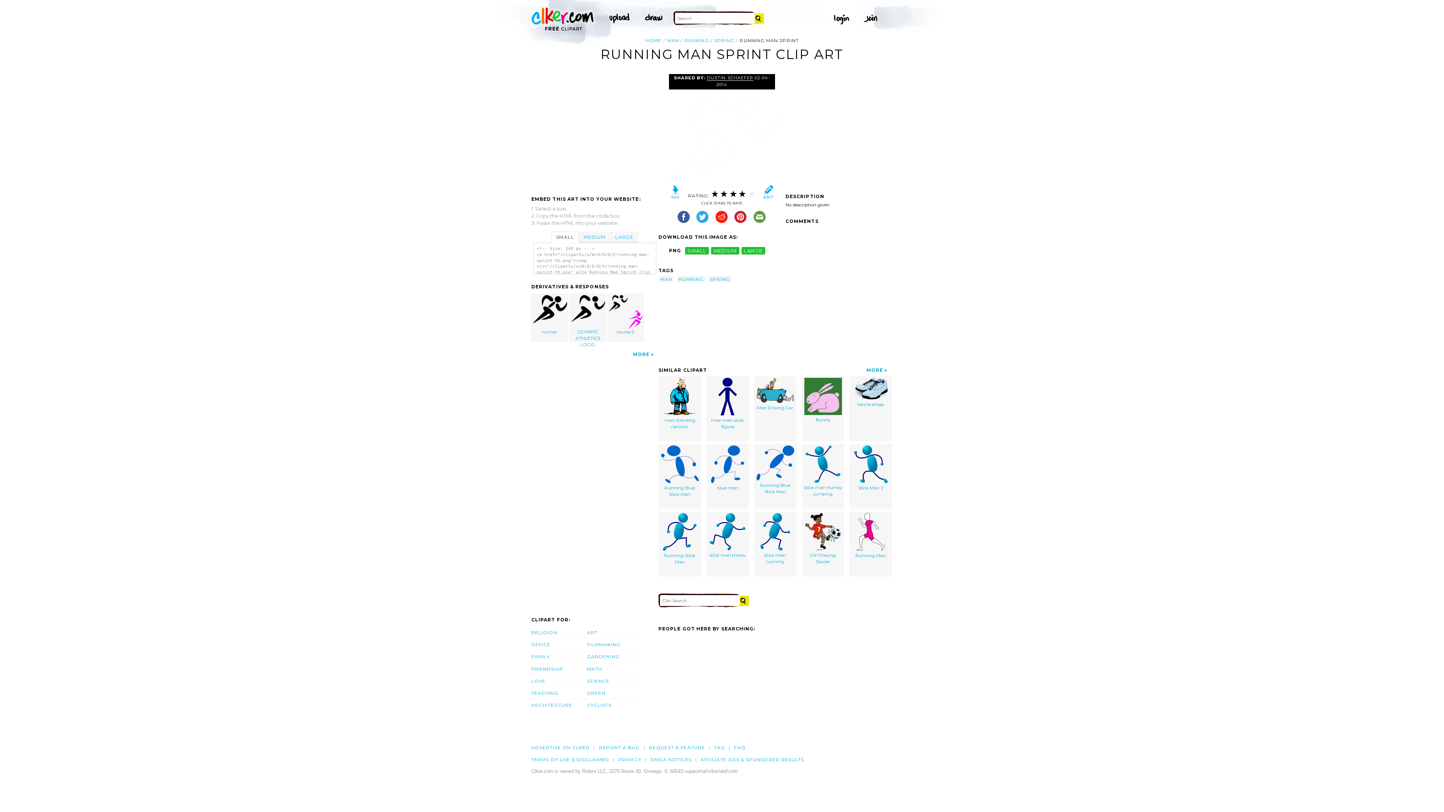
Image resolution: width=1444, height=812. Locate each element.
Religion (544, 632)
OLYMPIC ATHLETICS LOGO (587, 335)
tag (719, 747)
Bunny (823, 420)
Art (592, 632)
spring (724, 40)
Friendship (547, 669)
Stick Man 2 (870, 488)
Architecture (551, 705)
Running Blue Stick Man (679, 491)
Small (564, 237)
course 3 (625, 332)
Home (653, 40)
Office (541, 644)
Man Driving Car (775, 408)
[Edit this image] (768, 193)
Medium (594, 237)
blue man (727, 488)
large (753, 250)
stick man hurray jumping (823, 491)
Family (540, 656)
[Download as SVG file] (675, 193)
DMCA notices (671, 759)
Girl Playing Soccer (823, 558)
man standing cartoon (679, 423)
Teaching (545, 693)
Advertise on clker (560, 747)
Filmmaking (603, 644)
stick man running (775, 558)
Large (624, 237)
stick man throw (728, 555)
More (641, 354)
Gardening (603, 656)
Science (598, 681)
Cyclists (599, 705)
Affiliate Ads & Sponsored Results (752, 759)
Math (594, 669)
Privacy (630, 759)
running (696, 40)
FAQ (739, 747)
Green (596, 693)
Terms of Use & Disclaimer (570, 759)
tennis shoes (871, 404)
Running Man (870, 555)
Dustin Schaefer (730, 77)
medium (725, 250)
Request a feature (677, 747)
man (673, 40)
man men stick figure (727, 423)
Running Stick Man (679, 559)
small (696, 250)
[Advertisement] (594, 130)
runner (549, 332)
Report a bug (619, 747)
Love (538, 681)
